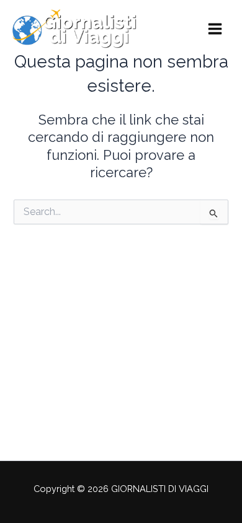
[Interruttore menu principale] (215, 28)
